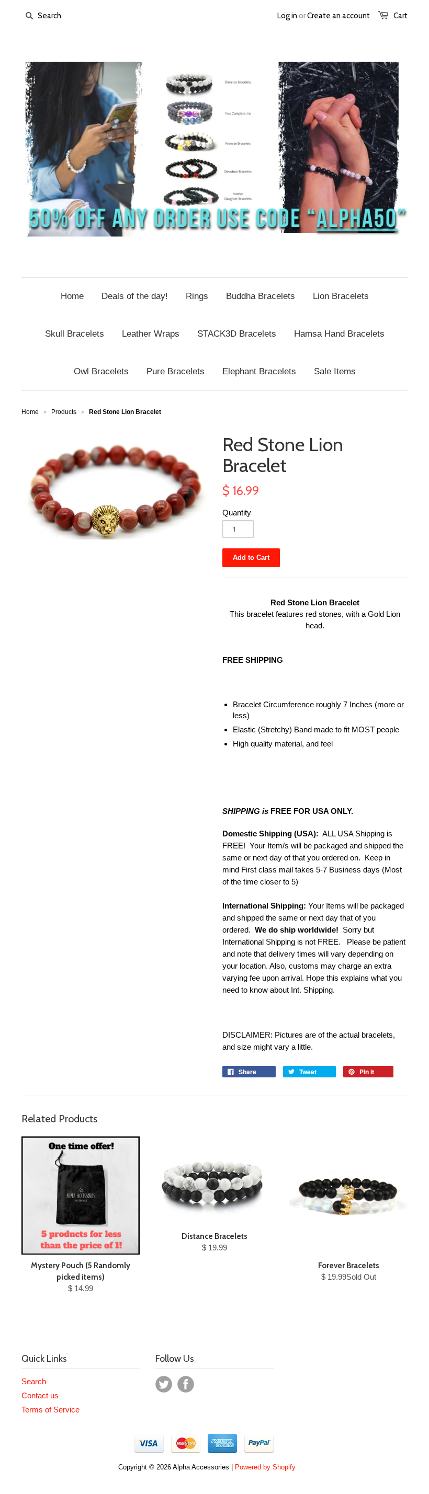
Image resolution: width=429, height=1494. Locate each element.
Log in (287, 15)
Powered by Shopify (265, 1467)
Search (33, 1381)
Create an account (338, 15)
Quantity (236, 512)
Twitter (163, 1384)
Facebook (185, 1384)
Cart (400, 15)
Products (63, 412)
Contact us (40, 1395)
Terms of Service (50, 1409)
